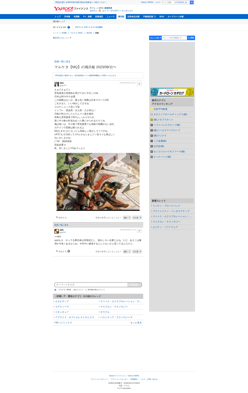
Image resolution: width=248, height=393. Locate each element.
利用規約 (134, 379)
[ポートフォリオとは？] (68, 27)
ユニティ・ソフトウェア (165, 227)
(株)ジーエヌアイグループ (167, 130)
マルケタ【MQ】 (76, 33)
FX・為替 (87, 16)
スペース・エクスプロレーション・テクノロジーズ (121, 301)
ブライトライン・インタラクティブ (171, 211)
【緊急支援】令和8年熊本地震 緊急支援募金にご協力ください (80, 2)
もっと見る (136, 322)
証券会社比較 (134, 16)
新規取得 (108, 8)
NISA (161, 16)
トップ (58, 16)
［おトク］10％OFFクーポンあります (117, 11)
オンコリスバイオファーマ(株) (169, 151)
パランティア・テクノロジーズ (116, 317)
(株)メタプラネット (163, 119)
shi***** (63, 233)
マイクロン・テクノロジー (114, 306)
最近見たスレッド (61, 38)
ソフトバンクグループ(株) (167, 125)
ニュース (111, 16)
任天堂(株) (159, 146)
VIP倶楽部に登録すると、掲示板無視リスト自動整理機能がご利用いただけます (85, 75)
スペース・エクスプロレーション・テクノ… (173, 216)
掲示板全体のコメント (96, 290)
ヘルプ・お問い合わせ (148, 379)
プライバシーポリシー (99, 379)
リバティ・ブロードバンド (166, 206)
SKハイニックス (63, 322)
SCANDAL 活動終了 (183, 2)
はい (127, 218)
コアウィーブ (62, 306)
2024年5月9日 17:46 (128, 230)
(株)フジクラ (160, 135)
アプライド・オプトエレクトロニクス (74, 317)
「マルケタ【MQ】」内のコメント (70, 290)
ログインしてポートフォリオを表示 (89, 27)
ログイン (93, 11)
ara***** (63, 86)
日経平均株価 (160, 109)
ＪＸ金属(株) (160, 141)
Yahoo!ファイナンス (117, 376)
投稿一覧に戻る (62, 61)
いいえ (137, 218)
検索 (192, 2)
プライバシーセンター (119, 379)
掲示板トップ (59, 21)
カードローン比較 (176, 16)
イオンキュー (62, 312)
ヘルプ (157, 2)
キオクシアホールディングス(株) (170, 114)
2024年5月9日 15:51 (128, 83)
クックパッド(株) (162, 157)
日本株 (67, 16)
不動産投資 (148, 16)
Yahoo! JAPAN (147, 2)
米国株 (77, 16)
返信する (63, 217)
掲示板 (121, 16)
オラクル (105, 312)
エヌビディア (62, 301)
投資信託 (99, 16)
